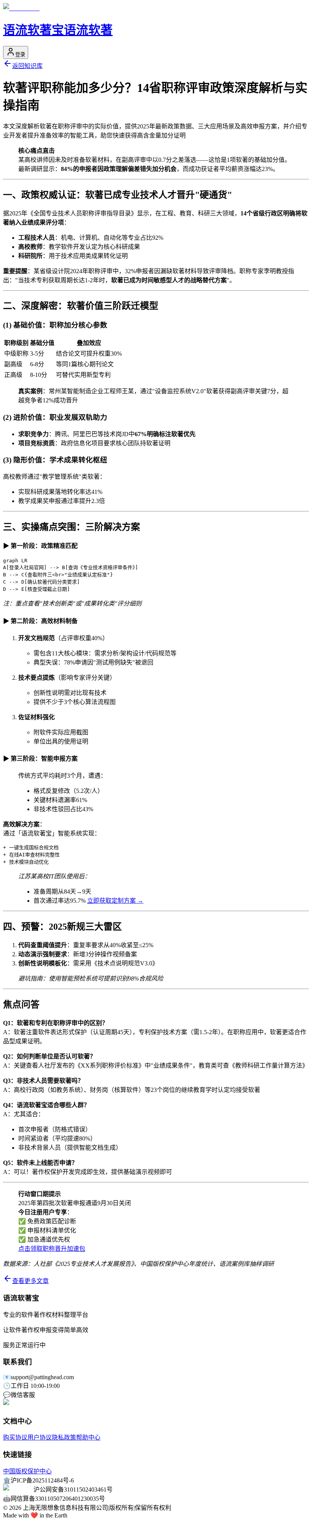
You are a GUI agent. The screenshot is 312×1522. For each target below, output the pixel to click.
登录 (20, 54)
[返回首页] (21, 8)
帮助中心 (88, 1437)
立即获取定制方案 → (115, 900)
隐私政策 (64, 1437)
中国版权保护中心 (27, 1471)
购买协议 (15, 1437)
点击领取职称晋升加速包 (51, 1248)
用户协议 (39, 1437)
